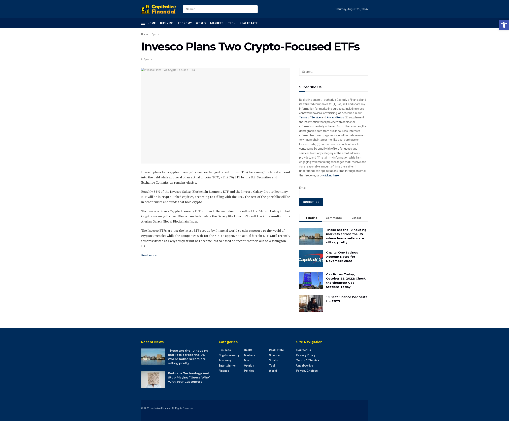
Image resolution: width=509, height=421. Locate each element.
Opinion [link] (249, 365)
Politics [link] (249, 370)
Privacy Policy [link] (335, 117)
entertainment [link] (228, 365)
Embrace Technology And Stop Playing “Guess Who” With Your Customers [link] (189, 377)
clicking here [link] (331, 175)
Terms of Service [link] (310, 117)
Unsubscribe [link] (304, 365)
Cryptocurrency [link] (229, 355)
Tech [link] (231, 23)
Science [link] (274, 355)
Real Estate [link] (248, 23)
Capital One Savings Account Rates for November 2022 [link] (342, 257)
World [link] (201, 23)
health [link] (248, 350)
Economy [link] (185, 23)
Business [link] (167, 23)
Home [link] (152, 23)
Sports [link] (155, 34)
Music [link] (248, 360)
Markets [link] (216, 23)
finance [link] (224, 370)
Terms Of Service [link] (307, 360)
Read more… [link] (150, 255)
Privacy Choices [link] (307, 370)
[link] (504, 25)
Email (302, 187)
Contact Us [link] (303, 350)
